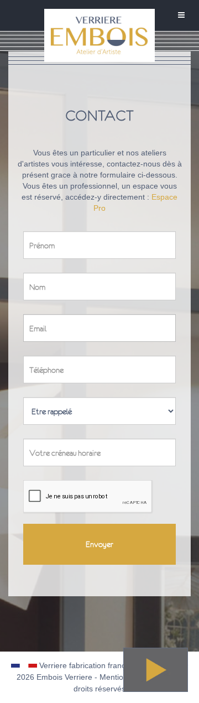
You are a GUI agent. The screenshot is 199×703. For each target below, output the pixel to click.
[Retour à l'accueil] (99, 46)
